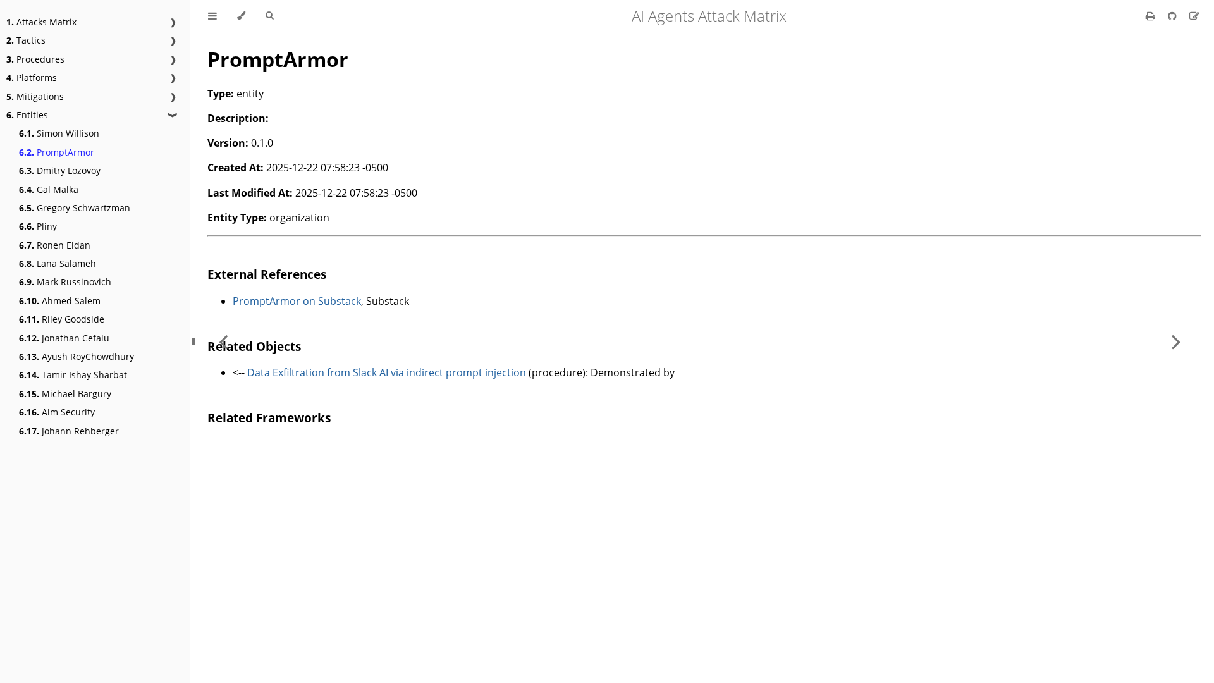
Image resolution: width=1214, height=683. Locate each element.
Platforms (31, 77)
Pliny (38, 226)
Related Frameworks (269, 418)
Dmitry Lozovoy (60, 170)
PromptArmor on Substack (297, 301)
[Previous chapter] (223, 341)
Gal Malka (48, 189)
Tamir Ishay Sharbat (73, 375)
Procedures (35, 59)
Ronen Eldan (54, 245)
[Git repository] (1173, 16)
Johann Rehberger (69, 431)
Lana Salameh (57, 263)
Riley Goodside (61, 319)
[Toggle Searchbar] (269, 16)
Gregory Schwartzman (74, 208)
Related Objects (254, 346)
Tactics (26, 40)
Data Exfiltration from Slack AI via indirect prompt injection (386, 372)
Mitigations (35, 96)
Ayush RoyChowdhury (76, 356)
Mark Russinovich (65, 282)
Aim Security (57, 412)
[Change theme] (241, 16)
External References (266, 274)
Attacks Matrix (41, 22)
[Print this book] (1152, 16)
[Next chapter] (1176, 341)
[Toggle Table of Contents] (212, 16)
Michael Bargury (65, 394)
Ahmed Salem (60, 301)
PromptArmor (56, 152)
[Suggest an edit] (1194, 16)
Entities (27, 115)
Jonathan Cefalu (64, 338)
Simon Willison (59, 133)
